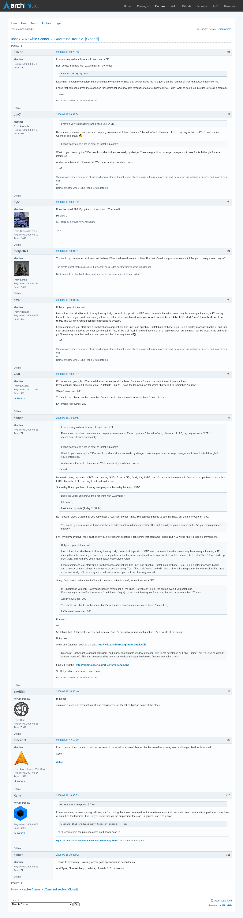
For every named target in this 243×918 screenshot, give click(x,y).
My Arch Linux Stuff (66, 840)
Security (201, 6)
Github (59, 762)
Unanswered (224, 29)
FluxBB (227, 905)
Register (46, 23)
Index (14, 23)
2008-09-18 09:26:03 (67, 52)
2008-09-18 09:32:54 (67, 114)
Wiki (173, 6)
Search (34, 23)
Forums (160, 6)
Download (230, 6)
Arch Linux (21, 6)
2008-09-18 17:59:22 (67, 740)
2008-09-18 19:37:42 (67, 854)
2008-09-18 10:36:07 (67, 374)
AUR (216, 6)
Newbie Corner (37, 39)
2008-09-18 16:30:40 (67, 691)
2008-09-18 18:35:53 (67, 795)
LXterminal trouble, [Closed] (76, 39)
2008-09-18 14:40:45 (67, 417)
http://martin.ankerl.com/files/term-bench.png (102, 665)
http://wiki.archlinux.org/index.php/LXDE (122, 644)
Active (212, 29)
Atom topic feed (223, 900)
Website (21, 398)
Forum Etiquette (88, 840)
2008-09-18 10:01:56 (67, 300)
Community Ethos (108, 840)
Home (127, 6)
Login (58, 23)
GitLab (186, 6)
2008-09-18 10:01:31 (67, 251)
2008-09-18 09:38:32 (67, 202)
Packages (143, 6)
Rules (24, 23)
